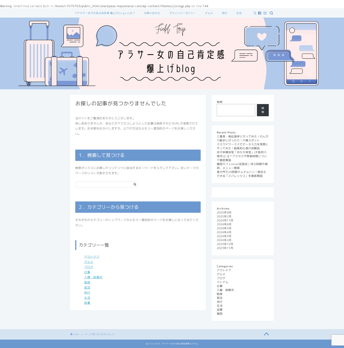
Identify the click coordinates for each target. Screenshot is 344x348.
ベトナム (222, 282)
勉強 (87, 282)
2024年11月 (225, 220)
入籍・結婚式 (93, 277)
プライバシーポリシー (182, 13)
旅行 (224, 13)
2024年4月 (224, 232)
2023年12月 (225, 244)
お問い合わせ (152, 13)
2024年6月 (224, 224)
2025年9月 (224, 212)
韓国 (220, 314)
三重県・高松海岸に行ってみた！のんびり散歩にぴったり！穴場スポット (242, 138)
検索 (220, 102)
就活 (87, 288)
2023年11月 (225, 248)
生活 (239, 13)
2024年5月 (224, 228)
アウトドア (91, 257)
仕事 (87, 272)
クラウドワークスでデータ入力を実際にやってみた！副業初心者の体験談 (242, 146)
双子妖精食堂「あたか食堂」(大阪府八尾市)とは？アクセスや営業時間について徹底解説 (242, 156)
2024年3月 (224, 236)
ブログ (88, 267)
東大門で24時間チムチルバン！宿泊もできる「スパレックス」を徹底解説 (241, 174)
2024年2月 (224, 240)
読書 (87, 303)
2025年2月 (224, 216)
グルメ (209, 13)
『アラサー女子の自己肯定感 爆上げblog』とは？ (104, 13)
